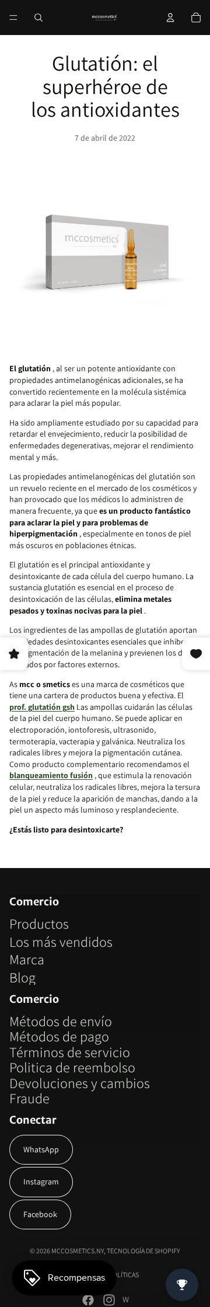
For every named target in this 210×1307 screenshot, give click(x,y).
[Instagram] (109, 1300)
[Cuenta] (170, 17)
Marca (26, 959)
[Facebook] (88, 1300)
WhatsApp (41, 1149)
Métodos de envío (60, 1021)
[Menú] (13, 17)
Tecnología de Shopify (143, 1250)
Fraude (29, 1098)
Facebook (40, 1214)
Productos (39, 923)
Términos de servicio (69, 1052)
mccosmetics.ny (77, 1250)
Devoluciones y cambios (79, 1083)
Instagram (41, 1181)
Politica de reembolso (72, 1067)
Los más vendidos (61, 941)
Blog (22, 977)
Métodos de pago (59, 1036)
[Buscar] (38, 17)
